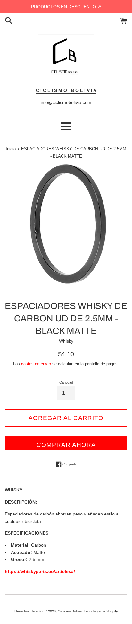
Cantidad (66, 382)
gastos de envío (36, 363)
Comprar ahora (66, 445)
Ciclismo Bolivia (70, 611)
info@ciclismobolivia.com (66, 102)
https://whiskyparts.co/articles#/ (40, 571)
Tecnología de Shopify (101, 611)
